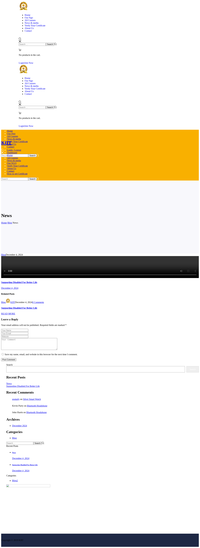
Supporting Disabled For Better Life (19, 308)
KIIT (12, 302)
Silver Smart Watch (32, 399)
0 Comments (38, 302)
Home (4, 223)
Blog (9, 223)
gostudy (15, 399)
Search (9, 365)
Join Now (28, 63)
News (9, 383)
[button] (100, 40)
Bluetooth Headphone (37, 406)
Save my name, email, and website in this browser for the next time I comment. (41, 354)
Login (21, 63)
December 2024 (19, 425)
